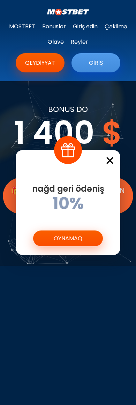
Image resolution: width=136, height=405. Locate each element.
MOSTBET (22, 26)
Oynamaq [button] (68, 238)
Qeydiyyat (40, 63)
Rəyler (79, 42)
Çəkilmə (116, 26)
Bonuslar (54, 26)
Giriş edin (85, 26)
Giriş (96, 63)
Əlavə (56, 42)
